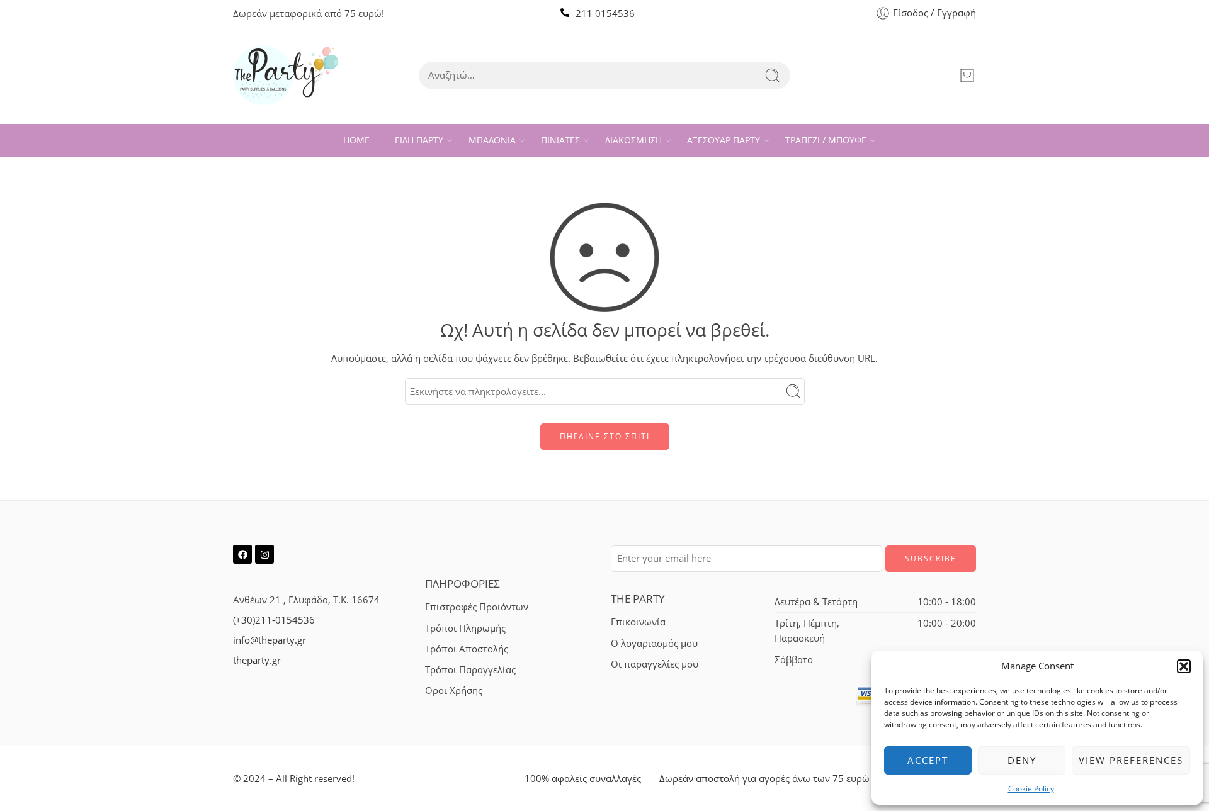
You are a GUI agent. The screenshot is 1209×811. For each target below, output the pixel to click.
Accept (927, 760)
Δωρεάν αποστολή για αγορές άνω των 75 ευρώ (764, 779)
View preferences (1131, 760)
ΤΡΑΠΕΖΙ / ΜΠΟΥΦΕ (825, 140)
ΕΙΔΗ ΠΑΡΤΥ (419, 140)
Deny (1021, 760)
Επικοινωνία (638, 622)
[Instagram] (264, 554)
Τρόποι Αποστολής (466, 649)
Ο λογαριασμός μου (654, 643)
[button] (1184, 666)
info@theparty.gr (269, 640)
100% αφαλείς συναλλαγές (583, 779)
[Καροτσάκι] (967, 75)
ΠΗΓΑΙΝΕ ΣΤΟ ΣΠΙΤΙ (605, 436)
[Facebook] (242, 554)
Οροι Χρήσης (453, 690)
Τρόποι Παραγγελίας (470, 670)
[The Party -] (285, 75)
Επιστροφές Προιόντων (476, 607)
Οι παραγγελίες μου (654, 664)
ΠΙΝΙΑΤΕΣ (560, 140)
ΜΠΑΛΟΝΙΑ (492, 140)
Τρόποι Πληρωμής (465, 628)
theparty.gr (257, 660)
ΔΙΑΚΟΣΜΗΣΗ (633, 140)
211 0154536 (605, 14)
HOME (356, 140)
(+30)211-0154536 (274, 620)
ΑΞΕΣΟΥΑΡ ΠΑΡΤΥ (723, 140)
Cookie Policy (1031, 788)
